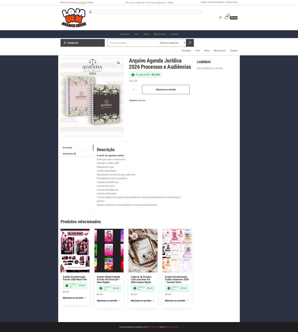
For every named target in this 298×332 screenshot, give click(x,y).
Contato (174, 34)
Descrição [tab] (67, 147)
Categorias (73, 42)
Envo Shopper (81, 2)
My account (159, 34)
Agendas (142, 100)
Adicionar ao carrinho (166, 89)
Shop (146, 34)
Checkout (124, 34)
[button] (118, 63)
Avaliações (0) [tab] (69, 153)
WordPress (153, 327)
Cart (136, 34)
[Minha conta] (221, 17)
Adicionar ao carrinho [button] (73, 298)
